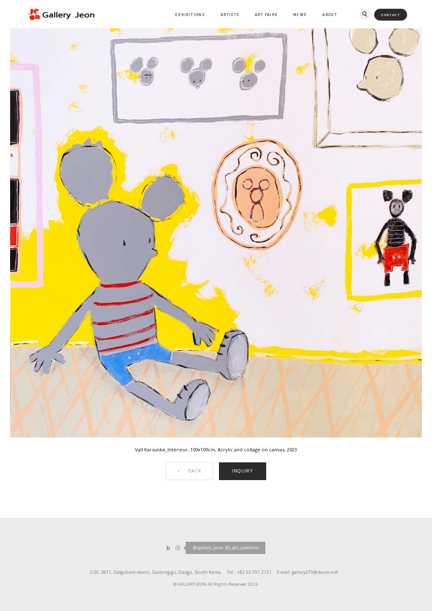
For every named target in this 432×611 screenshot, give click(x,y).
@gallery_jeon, (208, 547)
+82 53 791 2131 (254, 572)
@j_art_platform (242, 547)
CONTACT (390, 15)
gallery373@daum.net (315, 572)
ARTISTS (230, 14)
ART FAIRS (266, 14)
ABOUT (329, 14)
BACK (195, 470)
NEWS (300, 14)
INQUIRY (242, 470)
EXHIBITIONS (190, 14)
